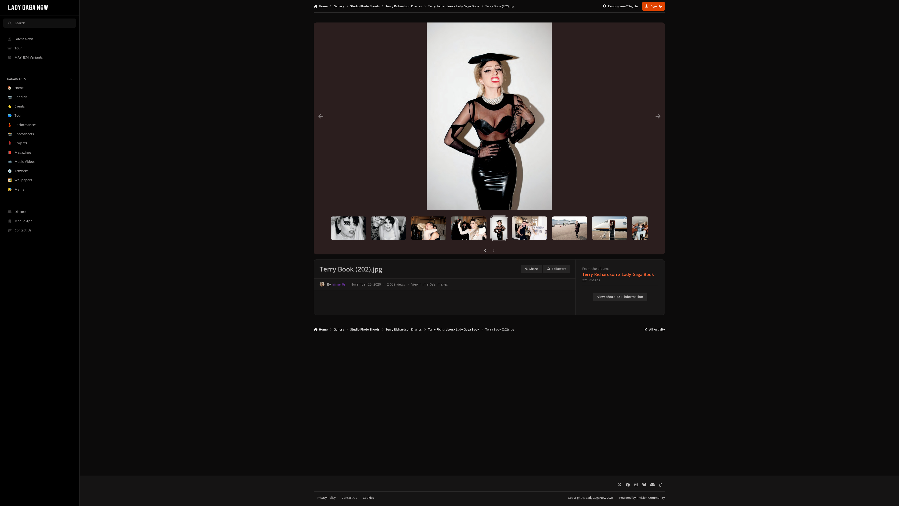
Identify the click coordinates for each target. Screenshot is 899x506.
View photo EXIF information (620, 296)
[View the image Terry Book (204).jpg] (428, 228)
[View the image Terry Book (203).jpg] (468, 228)
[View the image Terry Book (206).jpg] (348, 228)
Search (20, 23)
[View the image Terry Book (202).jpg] (499, 228)
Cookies (368, 498)
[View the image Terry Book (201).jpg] (529, 228)
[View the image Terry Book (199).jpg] (609, 228)
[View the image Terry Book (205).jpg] (388, 228)
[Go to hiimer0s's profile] (322, 284)
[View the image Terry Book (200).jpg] (569, 228)
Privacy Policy (326, 498)
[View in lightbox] (489, 116)
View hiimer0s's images (429, 284)
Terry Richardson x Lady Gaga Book (618, 274)
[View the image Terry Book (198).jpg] (640, 228)
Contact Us (349, 498)
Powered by (642, 498)
